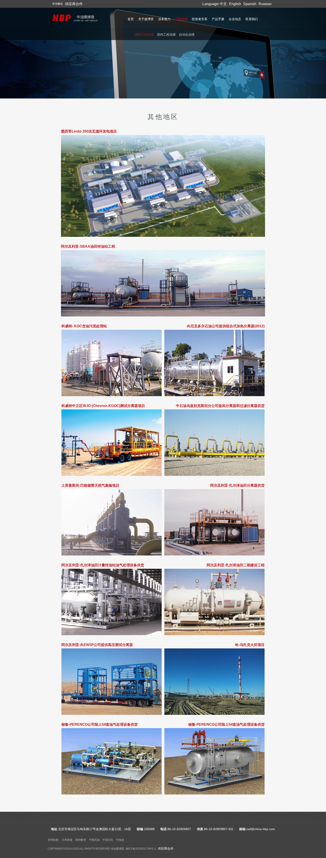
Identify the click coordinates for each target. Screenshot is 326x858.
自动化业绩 (186, 34)
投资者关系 (199, 19)
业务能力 (164, 19)
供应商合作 (165, 848)
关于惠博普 (146, 19)
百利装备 (67, 839)
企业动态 (235, 19)
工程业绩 (181, 19)
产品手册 (218, 19)
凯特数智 (80, 839)
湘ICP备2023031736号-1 (141, 848)
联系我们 (251, 19)
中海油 (120, 839)
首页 (131, 19)
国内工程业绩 (166, 34)
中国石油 (94, 839)
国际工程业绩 (144, 34)
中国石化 (107, 839)
